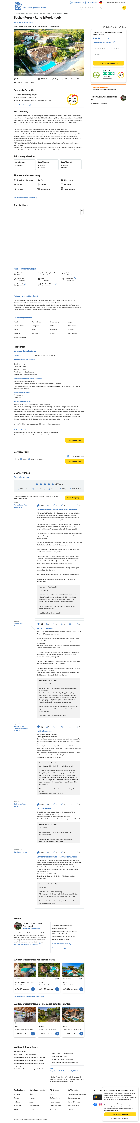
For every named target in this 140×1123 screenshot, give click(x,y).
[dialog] (120, 1104)
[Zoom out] (82, 213)
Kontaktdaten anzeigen (99, 103)
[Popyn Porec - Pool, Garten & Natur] (49, 970)
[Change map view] (17, 211)
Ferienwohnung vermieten (116, 2)
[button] (120, 1118)
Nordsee (17, 1094)
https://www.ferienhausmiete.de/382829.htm (65, 1071)
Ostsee (16, 1098)
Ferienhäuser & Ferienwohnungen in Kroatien (29, 1057)
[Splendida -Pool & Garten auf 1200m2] (73, 970)
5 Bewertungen (35, 928)
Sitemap (17, 1109)
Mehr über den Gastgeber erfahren (26, 944)
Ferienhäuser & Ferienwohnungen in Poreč (28, 1069)
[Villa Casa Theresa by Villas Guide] (49, 1014)
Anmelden (77, 2)
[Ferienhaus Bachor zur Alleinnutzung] (49, 52)
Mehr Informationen (21, 105)
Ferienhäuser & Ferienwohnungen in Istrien (28, 1060)
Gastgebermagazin (74, 1098)
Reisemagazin (55, 1102)
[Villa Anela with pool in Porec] (25, 1014)
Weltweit (17, 1106)
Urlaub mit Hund (67, 1053)
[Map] (49, 236)
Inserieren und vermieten (77, 1094)
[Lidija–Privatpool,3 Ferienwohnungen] (25, 970)
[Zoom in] (82, 210)
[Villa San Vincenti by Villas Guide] (73, 1014)
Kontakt (53, 1109)
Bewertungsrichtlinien (20, 498)
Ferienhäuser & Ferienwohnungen (23, 13)
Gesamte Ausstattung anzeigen (24, 197)
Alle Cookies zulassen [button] (120, 1114)
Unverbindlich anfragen (109, 63)
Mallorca (17, 1102)
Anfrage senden (75, 440)
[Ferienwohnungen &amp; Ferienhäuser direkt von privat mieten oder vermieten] (30, 7)
